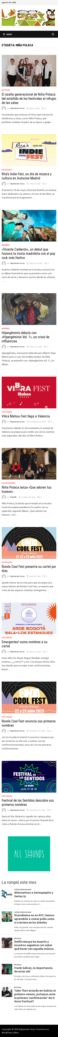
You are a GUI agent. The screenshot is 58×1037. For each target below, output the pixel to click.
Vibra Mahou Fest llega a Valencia (26, 416)
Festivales (7, 169)
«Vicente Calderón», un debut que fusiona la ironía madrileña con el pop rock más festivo (28, 253)
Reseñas (6, 245)
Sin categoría (8, 483)
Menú (9, 34)
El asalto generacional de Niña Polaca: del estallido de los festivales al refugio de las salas (29, 98)
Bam (16, 1032)
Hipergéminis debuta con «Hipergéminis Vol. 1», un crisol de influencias (25, 337)
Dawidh (13, 497)
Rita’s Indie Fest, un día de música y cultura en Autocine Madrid (27, 176)
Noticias (6, 90)
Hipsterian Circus (17, 108)
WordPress (7, 1032)
